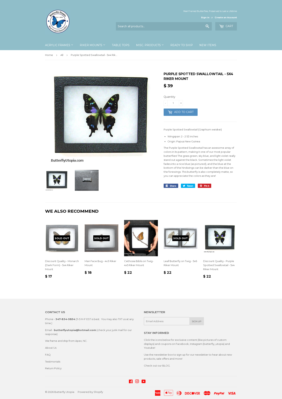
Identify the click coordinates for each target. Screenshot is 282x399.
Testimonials (52, 361)
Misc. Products (149, 45)
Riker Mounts (91, 45)
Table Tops (120, 45)
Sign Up (196, 321)
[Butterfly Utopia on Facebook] (131, 381)
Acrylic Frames (58, 45)
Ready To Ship (181, 45)
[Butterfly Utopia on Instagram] (137, 381)
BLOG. (166, 365)
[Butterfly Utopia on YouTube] (144, 381)
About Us (50, 347)
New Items (207, 45)
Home (49, 54)
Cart (229, 26)
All (61, 54)
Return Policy (53, 368)
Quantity (169, 97)
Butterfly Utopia (64, 391)
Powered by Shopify (90, 391)
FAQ (48, 354)
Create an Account (226, 17)
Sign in (205, 17)
